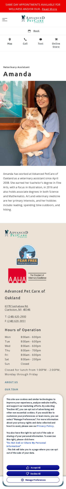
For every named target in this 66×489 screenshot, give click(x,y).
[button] (4, 19)
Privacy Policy (45, 426)
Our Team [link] (11, 389)
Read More (49, 9)
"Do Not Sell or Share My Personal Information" (26, 444)
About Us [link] (11, 382)
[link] (33, 19)
